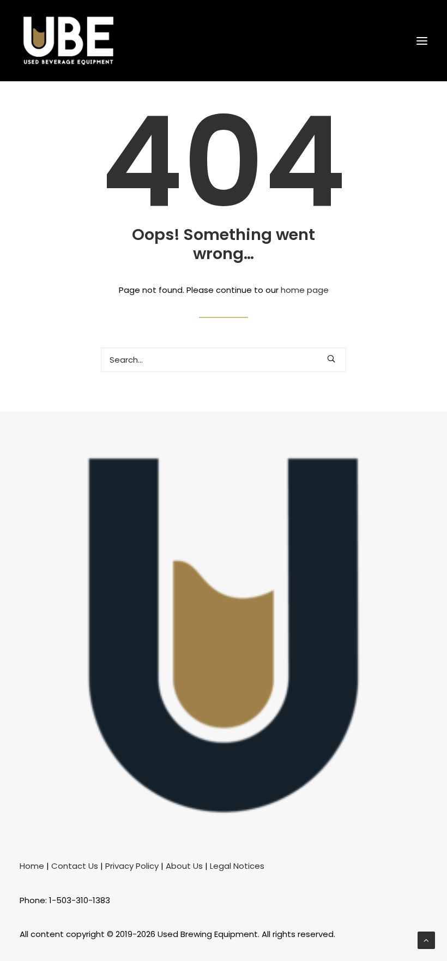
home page (305, 290)
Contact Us (74, 866)
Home (32, 866)
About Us (184, 866)
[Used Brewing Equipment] (68, 41)
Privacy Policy (132, 866)
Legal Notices (237, 866)
